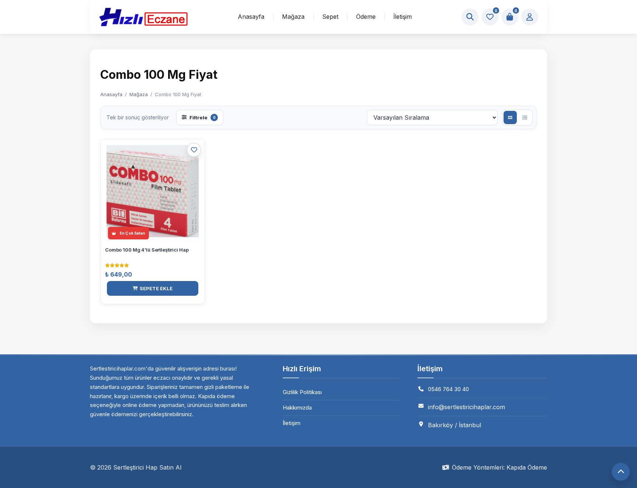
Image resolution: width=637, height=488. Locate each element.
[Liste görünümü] (524, 117)
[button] (152, 288)
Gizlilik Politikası (302, 392)
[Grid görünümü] (510, 117)
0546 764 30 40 (448, 389)
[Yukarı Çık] (621, 472)
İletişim (402, 16)
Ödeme (366, 16)
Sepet (330, 16)
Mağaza (293, 16)
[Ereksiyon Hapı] (143, 17)
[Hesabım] (529, 16)
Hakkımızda (297, 407)
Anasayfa (251, 16)
